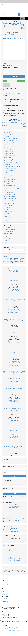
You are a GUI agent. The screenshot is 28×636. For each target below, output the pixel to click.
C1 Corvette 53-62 (8, 209)
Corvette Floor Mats (8, 157)
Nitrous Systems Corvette (10, 177)
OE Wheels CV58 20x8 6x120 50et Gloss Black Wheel (14, 352)
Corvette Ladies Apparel (9, 159)
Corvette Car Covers (9, 151)
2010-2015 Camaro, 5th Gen (10, 198)
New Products (7, 218)
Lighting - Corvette (8, 175)
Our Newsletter (7, 238)
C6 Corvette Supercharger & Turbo (13, 189)
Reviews (5, 80)
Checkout (4, 592)
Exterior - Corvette (8, 170)
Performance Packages (9, 179)
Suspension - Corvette (9, 192)
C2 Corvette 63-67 (8, 207)
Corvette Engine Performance (11, 155)
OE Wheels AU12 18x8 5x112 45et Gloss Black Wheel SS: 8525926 (14, 279)
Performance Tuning (9, 181)
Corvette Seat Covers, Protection (12, 162)
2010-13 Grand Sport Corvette (11, 140)
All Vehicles (6, 213)
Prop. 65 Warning (7, 236)
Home (3, 582)
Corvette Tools (7, 164)
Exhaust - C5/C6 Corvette (10, 168)
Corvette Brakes (8, 147)
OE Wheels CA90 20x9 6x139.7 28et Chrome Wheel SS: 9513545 (14, 447)
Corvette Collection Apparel (10, 211)
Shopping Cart (5, 591)
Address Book (5, 602)
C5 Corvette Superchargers (11, 187)
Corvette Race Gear (8, 160)
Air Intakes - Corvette (9, 142)
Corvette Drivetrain (8, 153)
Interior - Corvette (8, 174)
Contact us (4, 594)
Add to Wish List (21, 80)
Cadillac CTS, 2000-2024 (9, 215)
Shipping (4, 585)
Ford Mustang (7, 217)
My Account (4, 598)
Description (6, 85)
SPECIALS (6, 220)
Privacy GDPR (7, 235)
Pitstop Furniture (8, 183)
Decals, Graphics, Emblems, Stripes (12, 166)
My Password (5, 600)
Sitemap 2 (6, 242)
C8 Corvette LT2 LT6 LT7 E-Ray (11, 134)
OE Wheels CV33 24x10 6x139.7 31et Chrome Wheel (14, 331)
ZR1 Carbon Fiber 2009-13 (10, 196)
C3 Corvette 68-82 (8, 205)
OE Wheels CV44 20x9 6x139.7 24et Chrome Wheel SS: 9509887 (14, 409)
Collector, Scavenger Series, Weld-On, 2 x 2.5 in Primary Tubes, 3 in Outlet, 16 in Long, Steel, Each (14, 373)
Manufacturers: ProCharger (11, 67)
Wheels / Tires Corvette (9, 194)
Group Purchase (8, 172)
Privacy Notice (5, 584)
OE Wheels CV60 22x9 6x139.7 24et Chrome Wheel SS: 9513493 (14, 389)
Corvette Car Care (8, 149)
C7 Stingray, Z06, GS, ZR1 (9, 136)
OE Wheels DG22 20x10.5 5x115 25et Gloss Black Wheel (14, 300)
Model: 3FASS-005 (7, 65)
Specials (4, 590)
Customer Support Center (10, 229)
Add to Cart (14, 76)
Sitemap (6, 240)
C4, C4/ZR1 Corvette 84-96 (10, 203)
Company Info (7, 227)
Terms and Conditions (9, 231)
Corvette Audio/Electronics (10, 146)
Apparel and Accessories (10, 144)
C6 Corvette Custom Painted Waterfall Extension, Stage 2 (14, 429)
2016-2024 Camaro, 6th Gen (10, 200)
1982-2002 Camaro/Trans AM (10, 202)
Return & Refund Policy (9, 233)
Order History (5, 601)
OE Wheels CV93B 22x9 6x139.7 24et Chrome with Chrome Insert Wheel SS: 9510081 (14, 320)
